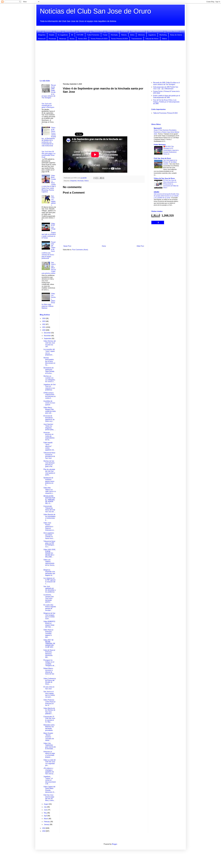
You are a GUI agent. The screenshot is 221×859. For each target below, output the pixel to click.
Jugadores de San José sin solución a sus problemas (50, 387)
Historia (124, 35)
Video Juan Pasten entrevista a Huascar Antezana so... (49, 526)
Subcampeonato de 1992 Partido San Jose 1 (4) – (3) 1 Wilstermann (165, 88)
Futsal (105, 35)
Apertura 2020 (84, 31)
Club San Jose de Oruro (162, 158)
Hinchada (114, 35)
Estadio (51, 35)
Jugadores (152, 35)
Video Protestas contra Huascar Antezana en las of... (49, 702)
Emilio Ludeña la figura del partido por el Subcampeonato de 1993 (166, 96)
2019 (44, 828)
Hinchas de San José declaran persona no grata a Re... (49, 463)
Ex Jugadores (63, 35)
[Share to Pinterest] (103, 178)
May (45, 813)
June (46, 810)
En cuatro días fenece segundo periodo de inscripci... (50, 607)
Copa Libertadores (138, 31)
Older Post (140, 246)
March (46, 818)
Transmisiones (136, 39)
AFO (39, 31)
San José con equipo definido (53, 200)
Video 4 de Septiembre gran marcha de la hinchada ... (50, 746)
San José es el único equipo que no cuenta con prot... (49, 694)
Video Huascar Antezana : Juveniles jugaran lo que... (48, 633)
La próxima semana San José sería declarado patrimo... (49, 598)
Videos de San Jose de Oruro (164, 178)
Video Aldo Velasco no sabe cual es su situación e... (50, 490)
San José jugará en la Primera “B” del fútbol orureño (170, 162)
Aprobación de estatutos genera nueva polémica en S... (49, 481)
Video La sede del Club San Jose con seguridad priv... (49, 762)
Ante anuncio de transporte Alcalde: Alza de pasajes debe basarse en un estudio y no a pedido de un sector (166, 195)
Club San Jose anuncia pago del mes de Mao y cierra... (49, 797)
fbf (72, 35)
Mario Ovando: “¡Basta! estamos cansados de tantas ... (49, 736)
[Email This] (94, 178)
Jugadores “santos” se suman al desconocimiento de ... (50, 780)
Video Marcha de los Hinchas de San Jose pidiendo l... (49, 711)
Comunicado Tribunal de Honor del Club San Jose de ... (49, 508)
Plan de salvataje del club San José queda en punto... (49, 472)
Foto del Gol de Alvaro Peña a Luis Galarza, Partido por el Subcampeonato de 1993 (166, 101)
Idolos (132, 35)
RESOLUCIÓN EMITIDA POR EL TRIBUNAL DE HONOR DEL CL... (49, 499)
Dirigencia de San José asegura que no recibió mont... (49, 615)
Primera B (41, 39)
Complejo (124, 31)
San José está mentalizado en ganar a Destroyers (48, 105)
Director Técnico (173, 31)
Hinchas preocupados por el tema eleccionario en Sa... (49, 361)
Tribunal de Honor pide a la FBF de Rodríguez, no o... (49, 544)
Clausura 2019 (112, 31)
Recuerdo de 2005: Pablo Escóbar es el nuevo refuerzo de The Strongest (166, 83)
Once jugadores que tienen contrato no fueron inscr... (49, 535)
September (48, 338)
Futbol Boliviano (160, 144)
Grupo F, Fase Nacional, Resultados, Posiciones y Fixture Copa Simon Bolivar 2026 (166, 132)
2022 (44, 324)
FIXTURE (80, 35)
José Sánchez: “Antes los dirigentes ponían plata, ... (50, 427)
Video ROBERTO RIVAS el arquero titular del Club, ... (49, 624)
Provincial (52, 39)
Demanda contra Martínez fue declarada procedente (49, 727)
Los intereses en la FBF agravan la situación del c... (49, 580)
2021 (44, 327)
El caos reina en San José (49, 688)
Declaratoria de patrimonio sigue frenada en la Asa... (49, 370)
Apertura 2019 (70, 31)
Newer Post (67, 246)
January (47, 824)
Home (104, 246)
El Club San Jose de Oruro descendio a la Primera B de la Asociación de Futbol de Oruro (170, 183)
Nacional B (157, 128)
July (45, 807)
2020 (44, 330)
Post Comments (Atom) (80, 249)
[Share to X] (99, 178)
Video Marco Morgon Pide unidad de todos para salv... (50, 410)
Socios (72, 39)
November (47, 335)
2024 (44, 318)
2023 (44, 321)
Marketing (163, 35)
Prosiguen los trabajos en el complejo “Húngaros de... (49, 662)
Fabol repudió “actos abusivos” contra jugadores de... (49, 446)
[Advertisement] (110, 60)
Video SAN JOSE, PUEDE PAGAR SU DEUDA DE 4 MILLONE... (50, 553)
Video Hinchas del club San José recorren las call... (50, 343)
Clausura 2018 (98, 31)
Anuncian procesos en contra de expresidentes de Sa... (49, 436)
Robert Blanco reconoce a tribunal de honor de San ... (49, 672)
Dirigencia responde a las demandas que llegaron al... (49, 572)
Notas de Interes (176, 35)
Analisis (58, 31)
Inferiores (141, 35)
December (47, 333)
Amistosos (48, 31)
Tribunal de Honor (151, 39)
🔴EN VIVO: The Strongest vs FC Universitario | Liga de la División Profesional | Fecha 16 (171, 150)
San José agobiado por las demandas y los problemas (50, 589)
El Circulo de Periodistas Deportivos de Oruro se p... (49, 418)
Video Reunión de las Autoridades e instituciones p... (49, 517)
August (46, 804)
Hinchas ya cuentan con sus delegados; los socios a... (49, 378)
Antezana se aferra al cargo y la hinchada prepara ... (49, 754)
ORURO (156, 192)
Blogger (114, 844)
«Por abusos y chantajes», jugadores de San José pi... (49, 771)
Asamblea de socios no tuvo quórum (49, 403)
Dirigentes (41, 35)
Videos (164, 39)
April (45, 816)
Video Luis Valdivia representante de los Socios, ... (49, 563)
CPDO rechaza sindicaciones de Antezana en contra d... (50, 395)
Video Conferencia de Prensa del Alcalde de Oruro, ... (50, 681)
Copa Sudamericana (155, 31)
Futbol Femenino (93, 35)
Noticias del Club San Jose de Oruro (95, 11)
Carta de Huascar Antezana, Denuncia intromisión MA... (49, 653)
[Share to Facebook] (101, 178)
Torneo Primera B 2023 (99, 39)
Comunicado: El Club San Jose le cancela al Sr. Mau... (49, 719)
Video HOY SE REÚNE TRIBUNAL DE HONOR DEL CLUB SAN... (49, 643)
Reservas (62, 39)
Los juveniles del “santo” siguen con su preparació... (49, 352)
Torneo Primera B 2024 (119, 39)
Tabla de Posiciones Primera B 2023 (165, 113)
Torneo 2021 (82, 39)
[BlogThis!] (97, 178)
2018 (44, 831)
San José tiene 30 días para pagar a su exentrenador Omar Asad (48, 154)
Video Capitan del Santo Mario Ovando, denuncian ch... (49, 789)
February (47, 821)
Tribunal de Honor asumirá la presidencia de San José (49, 455)
